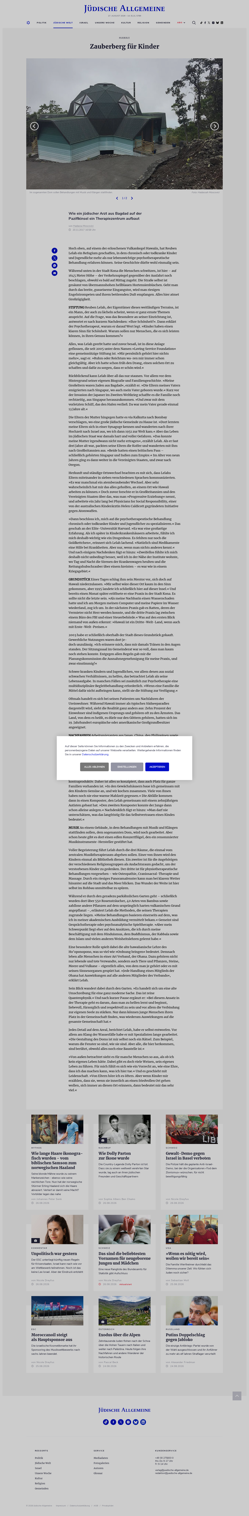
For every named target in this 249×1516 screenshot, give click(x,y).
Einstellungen (127, 767)
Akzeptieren (157, 767)
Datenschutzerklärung (95, 754)
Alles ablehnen (94, 767)
